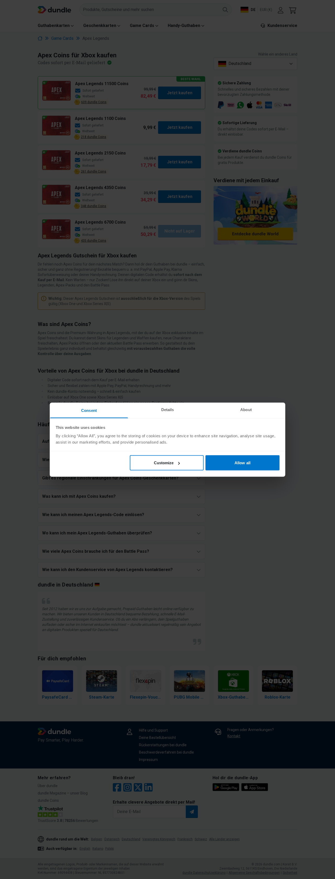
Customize (164, 463)
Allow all (242, 463)
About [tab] (246, 409)
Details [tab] (167, 409)
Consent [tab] (89, 410)
